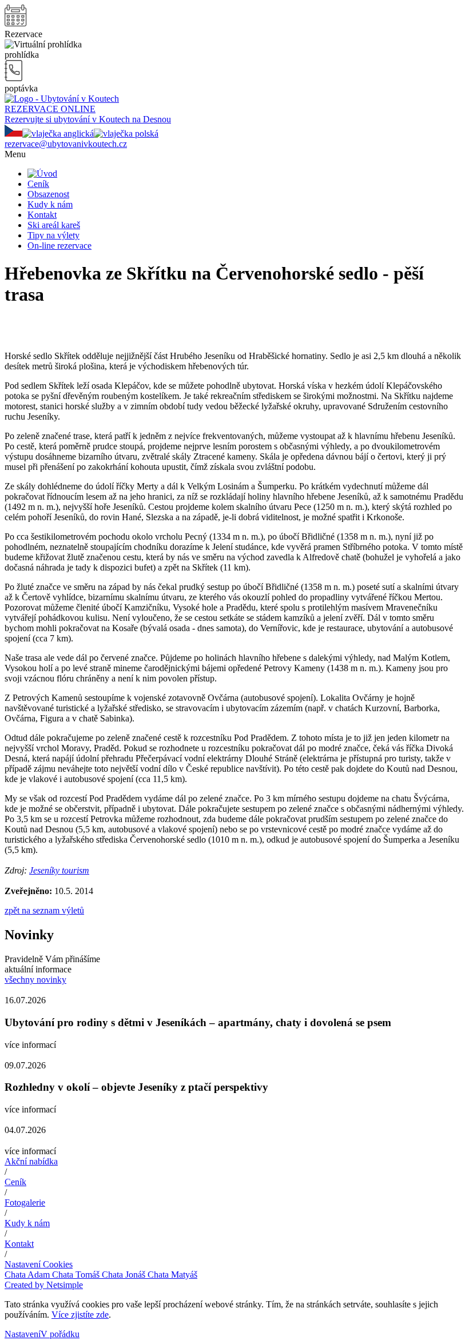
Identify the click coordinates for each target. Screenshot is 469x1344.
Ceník (38, 184)
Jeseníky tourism (59, 870)
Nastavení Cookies (39, 1264)
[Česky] (13, 133)
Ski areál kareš (53, 225)
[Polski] (126, 133)
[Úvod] (42, 173)
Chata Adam (27, 1274)
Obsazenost (48, 194)
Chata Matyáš (171, 1274)
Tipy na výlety (53, 235)
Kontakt (42, 215)
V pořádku (60, 1334)
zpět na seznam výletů (44, 910)
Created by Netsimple (44, 1285)
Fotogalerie (25, 1202)
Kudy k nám (50, 204)
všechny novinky (35, 979)
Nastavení (23, 1334)
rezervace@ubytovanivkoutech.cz (66, 144)
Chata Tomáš (75, 1274)
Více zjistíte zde (80, 1314)
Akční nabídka (31, 1161)
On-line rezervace (59, 245)
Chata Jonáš (122, 1274)
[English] (58, 133)
